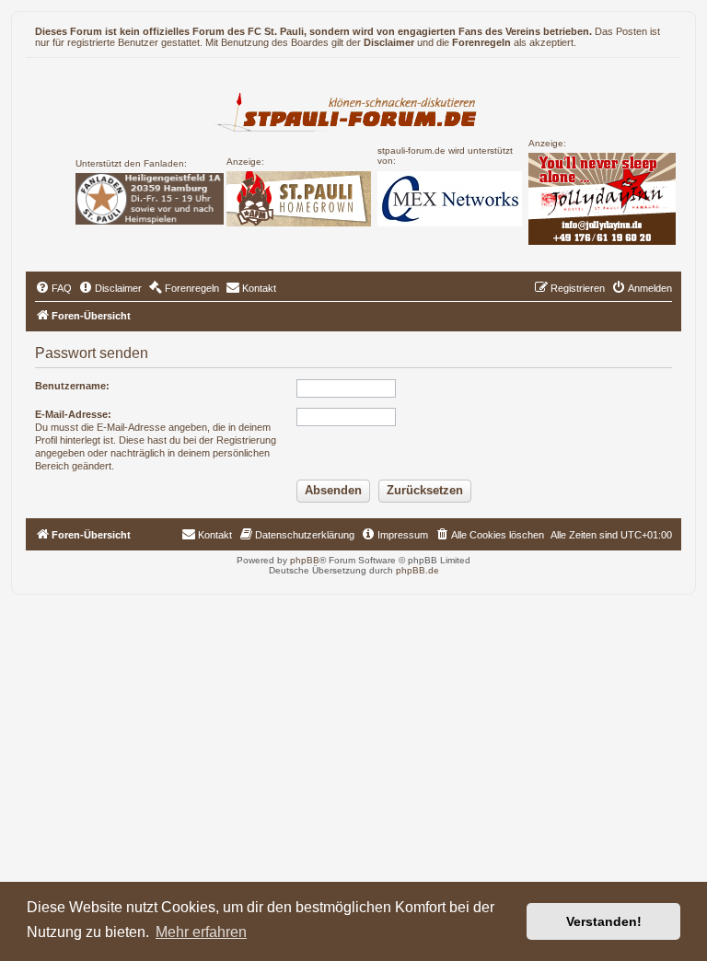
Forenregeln (481, 42)
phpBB (304, 560)
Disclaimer (389, 42)
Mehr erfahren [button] (201, 932)
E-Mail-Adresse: (73, 414)
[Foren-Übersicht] (354, 109)
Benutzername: (72, 385)
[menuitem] (53, 288)
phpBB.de (417, 570)
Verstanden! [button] (604, 921)
